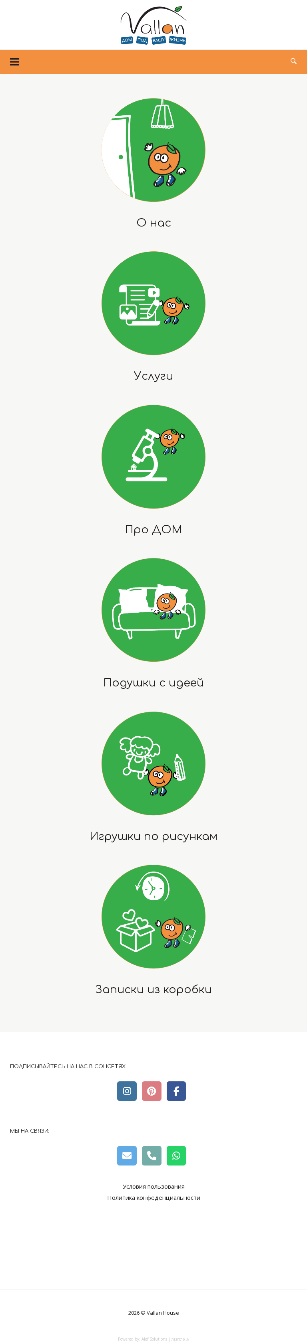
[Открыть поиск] (293, 61)
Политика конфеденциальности (153, 1197)
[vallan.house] (176, 1090)
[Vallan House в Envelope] (126, 1155)
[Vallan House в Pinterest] (151, 1090)
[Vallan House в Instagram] (126, 1090)
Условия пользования (154, 1186)
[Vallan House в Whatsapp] (176, 1155)
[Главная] (153, 43)
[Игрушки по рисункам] (153, 763)
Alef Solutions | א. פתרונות (165, 1339)
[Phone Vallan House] (151, 1155)
